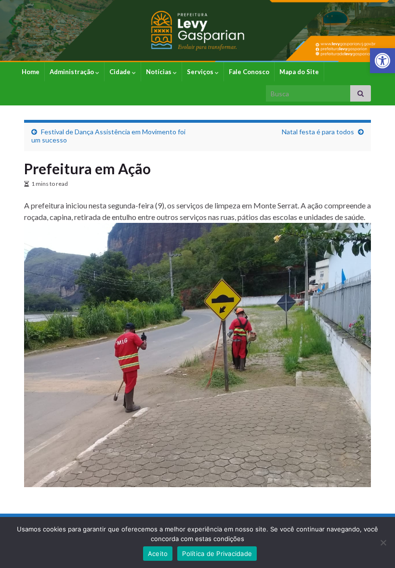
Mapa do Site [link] (299, 72)
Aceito (158, 553)
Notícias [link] (159, 72)
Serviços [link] (201, 72)
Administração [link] (72, 72)
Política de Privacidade (217, 553)
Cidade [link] (120, 72)
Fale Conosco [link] (249, 72)
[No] (383, 542)
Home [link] (31, 72)
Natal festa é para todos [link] (318, 132)
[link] (382, 60)
